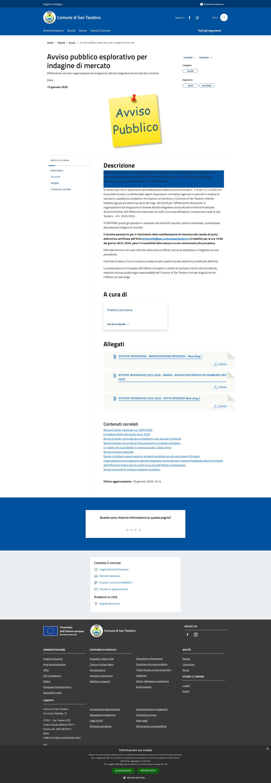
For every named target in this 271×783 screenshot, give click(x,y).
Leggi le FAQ (96, 720)
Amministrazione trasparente (151, 709)
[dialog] (135, 764)
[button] (135, 777)
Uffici (46, 670)
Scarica (222, 364)
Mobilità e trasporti (100, 681)
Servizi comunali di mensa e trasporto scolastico (132, 469)
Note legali (142, 720)
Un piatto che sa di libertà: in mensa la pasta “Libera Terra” (138, 447)
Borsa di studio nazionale (118, 452)
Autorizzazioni (143, 687)
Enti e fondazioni (52, 676)
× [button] (267, 749)
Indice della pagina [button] (60, 160)
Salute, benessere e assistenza (152, 681)
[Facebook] (188, 17)
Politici (46, 681)
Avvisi (72, 42)
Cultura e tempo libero (102, 664)
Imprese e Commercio (101, 676)
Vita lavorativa (97, 670)
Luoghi (186, 685)
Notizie (186, 659)
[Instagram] (196, 17)
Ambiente (141, 675)
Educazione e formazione (149, 658)
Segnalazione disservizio (103, 715)
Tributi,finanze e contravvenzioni (153, 670)
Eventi (186, 691)
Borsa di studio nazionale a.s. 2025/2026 (128, 430)
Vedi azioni (204, 57)
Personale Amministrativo (57, 687)
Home (50, 42)
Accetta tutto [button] (123, 770)
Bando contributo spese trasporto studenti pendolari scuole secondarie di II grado (152, 456)
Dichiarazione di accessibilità (151, 726)
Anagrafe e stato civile (102, 659)
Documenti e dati (52, 693)
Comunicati (189, 664)
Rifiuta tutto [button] (148, 770)
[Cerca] (224, 17)
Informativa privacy (146, 715)
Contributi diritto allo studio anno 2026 (127, 434)
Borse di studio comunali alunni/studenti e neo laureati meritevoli (142, 439)
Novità (61, 42)
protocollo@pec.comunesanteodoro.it (166, 239)
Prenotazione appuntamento (105, 709)
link (165, 764)
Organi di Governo (53, 659)
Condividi (188, 57)
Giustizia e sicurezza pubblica (151, 664)
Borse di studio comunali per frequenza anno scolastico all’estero (142, 443)
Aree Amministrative (54, 664)
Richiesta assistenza (100, 726)
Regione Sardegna (53, 4)
